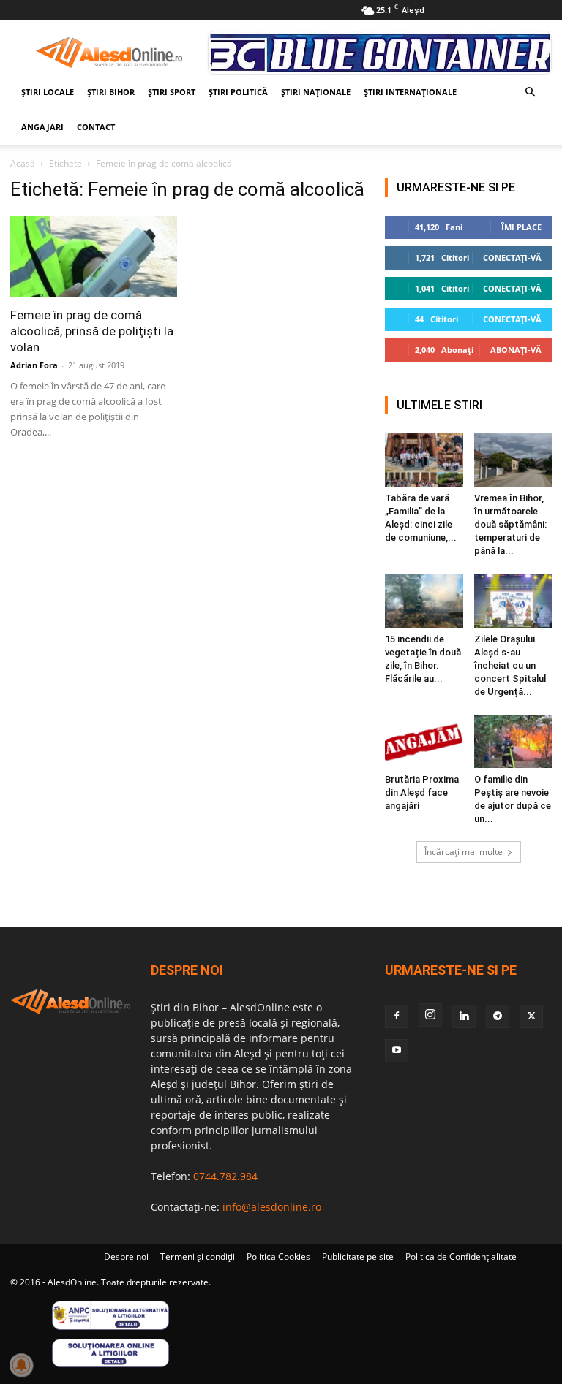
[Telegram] (497, 1016)
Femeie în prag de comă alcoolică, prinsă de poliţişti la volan (91, 331)
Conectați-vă (512, 257)
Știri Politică (238, 91)
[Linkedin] (464, 1016)
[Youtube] (396, 1050)
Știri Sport (171, 91)
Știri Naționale (316, 91)
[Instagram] (430, 1015)
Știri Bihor (111, 91)
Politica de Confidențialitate (461, 1256)
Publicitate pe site (358, 1256)
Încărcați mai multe (463, 851)
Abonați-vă (516, 349)
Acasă (22, 163)
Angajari (42, 126)
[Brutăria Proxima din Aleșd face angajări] (424, 741)
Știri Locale (47, 91)
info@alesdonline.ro (271, 1207)
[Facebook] (396, 1016)
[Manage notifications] (21, 1365)
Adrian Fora (34, 365)
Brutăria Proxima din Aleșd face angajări (422, 792)
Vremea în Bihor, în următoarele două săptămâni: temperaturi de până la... (510, 524)
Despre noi (126, 1256)
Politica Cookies (278, 1256)
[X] (531, 1016)
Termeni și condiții (197, 1256)
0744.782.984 (225, 1176)
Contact (96, 126)
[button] (529, 92)
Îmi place (521, 226)
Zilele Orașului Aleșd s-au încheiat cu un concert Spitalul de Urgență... (510, 665)
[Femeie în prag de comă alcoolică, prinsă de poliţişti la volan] (93, 256)
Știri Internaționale (410, 91)
